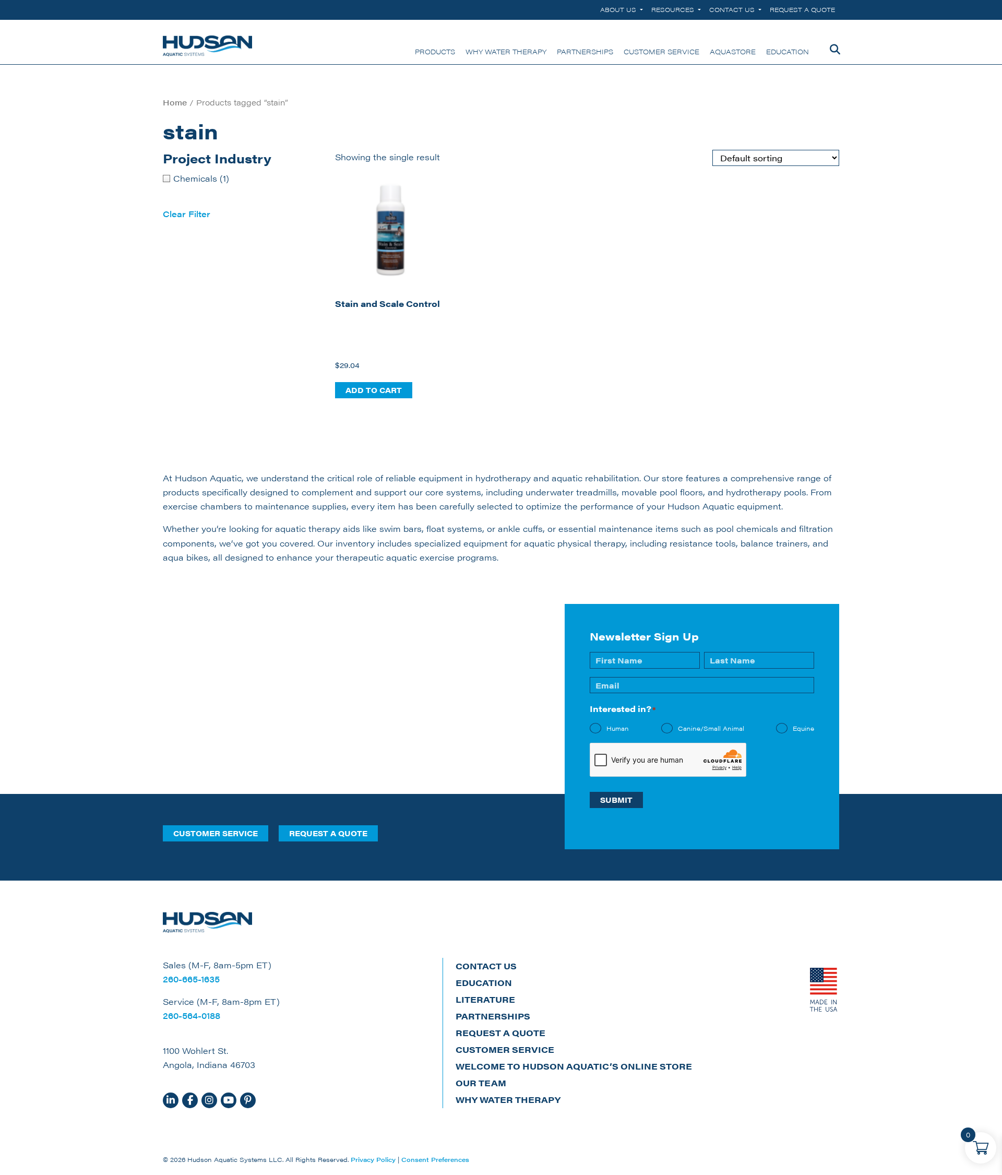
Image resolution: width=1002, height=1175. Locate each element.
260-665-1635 (191, 979)
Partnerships (493, 1016)
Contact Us (733, 9)
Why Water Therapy (508, 1100)
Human (617, 728)
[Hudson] (207, 42)
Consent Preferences (435, 1159)
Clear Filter (186, 214)
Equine (803, 728)
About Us (619, 9)
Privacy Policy (373, 1159)
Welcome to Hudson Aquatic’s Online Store (574, 1066)
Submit (616, 799)
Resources (673, 9)
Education (484, 983)
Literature (485, 999)
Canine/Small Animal (711, 728)
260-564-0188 (191, 1016)
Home (175, 102)
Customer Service (215, 833)
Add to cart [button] (373, 390)
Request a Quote (802, 9)
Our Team (481, 1083)
